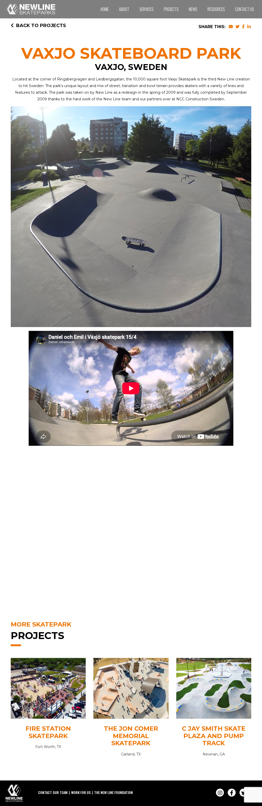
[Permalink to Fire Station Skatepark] (48, 689)
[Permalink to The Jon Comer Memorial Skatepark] (130, 689)
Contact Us (244, 9)
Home (105, 9)
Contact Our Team (53, 792)
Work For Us (81, 792)
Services (146, 9)
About (124, 9)
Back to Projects (41, 25)
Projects (171, 9)
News (193, 9)
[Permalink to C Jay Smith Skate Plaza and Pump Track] (213, 689)
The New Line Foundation (113, 792)
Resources (216, 9)
